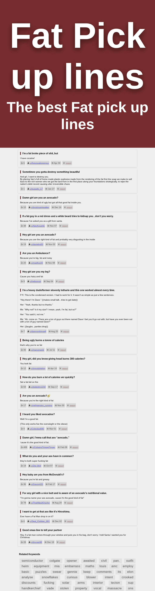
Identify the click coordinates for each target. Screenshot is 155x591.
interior (98, 582)
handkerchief (31, 588)
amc (114, 566)
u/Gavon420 (37, 484)
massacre (114, 588)
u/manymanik (37, 350)
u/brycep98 (36, 542)
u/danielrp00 (37, 244)
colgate (54, 560)
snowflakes (50, 577)
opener (72, 560)
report (68, 163)
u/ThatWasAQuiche (40, 503)
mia (57, 566)
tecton (115, 582)
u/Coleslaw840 (37, 429)
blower (91, 577)
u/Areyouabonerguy (39, 163)
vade (50, 588)
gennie (72, 571)
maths (89, 566)
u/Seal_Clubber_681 (40, 521)
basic (25, 571)
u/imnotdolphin (38, 368)
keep (87, 571)
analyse (27, 577)
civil (104, 560)
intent (109, 577)
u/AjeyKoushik (38, 226)
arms (81, 582)
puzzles (41, 571)
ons (130, 588)
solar (65, 582)
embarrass (72, 566)
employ (128, 566)
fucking (49, 582)
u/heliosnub (35, 281)
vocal (97, 588)
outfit (129, 560)
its (119, 571)
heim (25, 566)
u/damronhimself (38, 331)
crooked (127, 577)
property (81, 588)
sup (130, 582)
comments (104, 571)
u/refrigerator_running (41, 405)
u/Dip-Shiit (36, 466)
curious (72, 577)
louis (102, 566)
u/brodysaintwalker (40, 207)
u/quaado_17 (36, 189)
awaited (89, 560)
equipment (41, 566)
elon (130, 571)
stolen (64, 588)
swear (57, 571)
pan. (116, 560)
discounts (29, 582)
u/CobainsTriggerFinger (43, 447)
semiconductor (32, 560)
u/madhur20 (37, 263)
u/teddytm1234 (38, 387)
